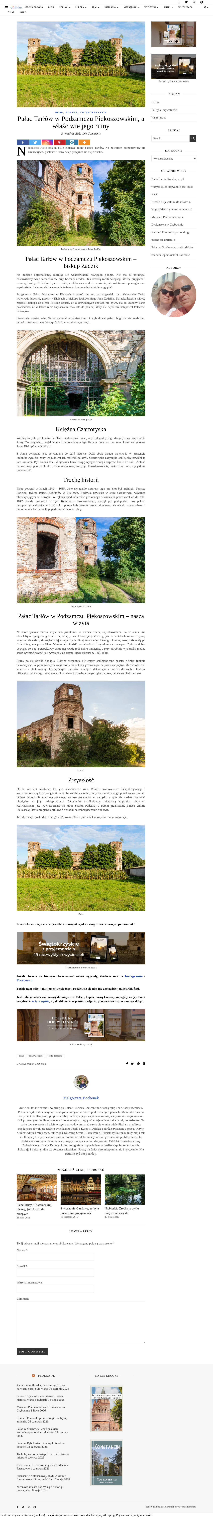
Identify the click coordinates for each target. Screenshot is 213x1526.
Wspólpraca (185, 7)
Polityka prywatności (164, 110)
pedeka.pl (46, 1375)
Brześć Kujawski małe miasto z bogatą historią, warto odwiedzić (40, 1397)
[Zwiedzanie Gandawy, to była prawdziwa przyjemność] (81, 1189)
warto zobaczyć (55, 1056)
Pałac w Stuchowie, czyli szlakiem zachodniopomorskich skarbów (38, 1430)
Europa (79, 7)
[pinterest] (201, 3)
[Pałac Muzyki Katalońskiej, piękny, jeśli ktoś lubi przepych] (37, 1187)
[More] (84, 142)
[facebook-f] (179, 3)
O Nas (11, 12)
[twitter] (186, 3)
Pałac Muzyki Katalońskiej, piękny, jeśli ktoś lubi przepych (34, 1209)
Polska (63, 7)
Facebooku (24, 980)
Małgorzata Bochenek (33, 1063)
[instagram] (194, 3)
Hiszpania (110, 7)
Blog (51, 7)
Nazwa (22, 1250)
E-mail (22, 1266)
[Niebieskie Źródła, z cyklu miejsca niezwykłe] (125, 1189)
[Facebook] (23, 142)
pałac (21, 1056)
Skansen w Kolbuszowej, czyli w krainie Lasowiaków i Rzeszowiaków (41, 1477)
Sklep (22, 12)
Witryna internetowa (29, 1282)
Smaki (167, 7)
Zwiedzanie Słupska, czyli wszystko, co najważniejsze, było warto (172, 187)
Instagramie (134, 976)
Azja (94, 7)
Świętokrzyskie (93, 112)
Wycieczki (150, 7)
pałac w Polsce (36, 1056)
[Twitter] (35, 142)
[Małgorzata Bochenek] (81, 1088)
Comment (23, 1298)
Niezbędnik (130, 7)
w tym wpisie (40, 1001)
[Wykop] (72, 142)
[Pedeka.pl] (16, 7)
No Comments (92, 133)
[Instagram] (47, 142)
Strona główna (33, 7)
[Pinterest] (60, 142)
